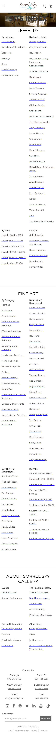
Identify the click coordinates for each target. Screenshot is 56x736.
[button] (3, 6)
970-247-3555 (14, 679)
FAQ (10, 731)
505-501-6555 (42, 679)
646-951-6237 (41, 698)
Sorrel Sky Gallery (31, 727)
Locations (43, 731)
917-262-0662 (14, 688)
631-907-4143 (41, 688)
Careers (34, 731)
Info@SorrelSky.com (14, 698)
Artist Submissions (22, 731)
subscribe (45, 718)
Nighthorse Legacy (39, 598)
